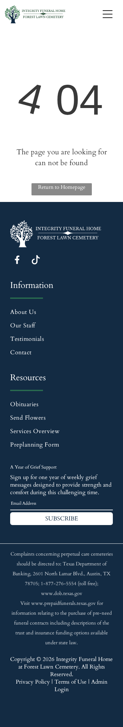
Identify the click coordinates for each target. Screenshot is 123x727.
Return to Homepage (61, 187)
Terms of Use (70, 682)
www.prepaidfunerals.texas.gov (63, 603)
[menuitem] (61, 312)
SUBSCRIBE (61, 519)
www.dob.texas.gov (61, 593)
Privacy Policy (33, 682)
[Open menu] (108, 14)
